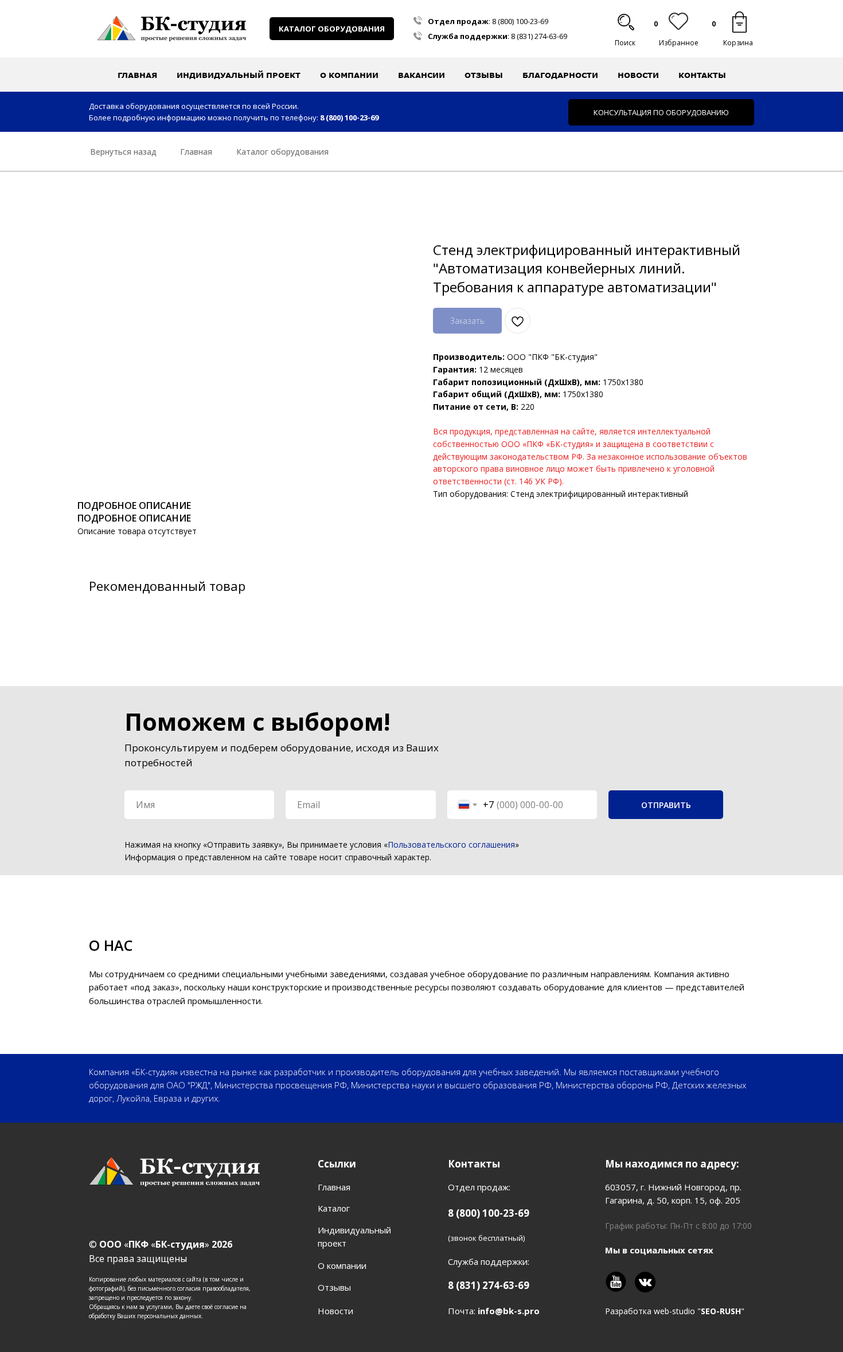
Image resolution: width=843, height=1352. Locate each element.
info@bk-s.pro (509, 1310)
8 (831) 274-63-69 (539, 36)
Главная (137, 75)
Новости (638, 75)
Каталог (334, 1208)
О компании (342, 1265)
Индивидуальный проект (238, 75)
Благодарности (560, 75)
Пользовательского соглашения (451, 844)
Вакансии (421, 75)
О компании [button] (349, 75)
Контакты (702, 75)
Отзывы (484, 75)
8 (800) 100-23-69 (520, 21)
